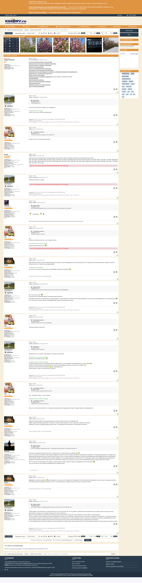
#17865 (30, 501)
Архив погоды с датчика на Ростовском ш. (40, 73)
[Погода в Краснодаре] (129, 51)
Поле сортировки (57, 540)
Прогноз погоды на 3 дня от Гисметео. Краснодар (42, 63)
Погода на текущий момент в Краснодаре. (40, 62)
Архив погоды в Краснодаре (37, 75)
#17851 (30, 97)
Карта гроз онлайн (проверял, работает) (40, 81)
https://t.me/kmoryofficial (37, 12)
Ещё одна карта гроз (34, 83)
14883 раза (13, 216)
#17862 (30, 418)
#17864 (30, 477)
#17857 (30, 260)
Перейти (113, 554)
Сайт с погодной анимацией (36, 86)
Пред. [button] (83, 33)
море (123, 86)
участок (133, 83)
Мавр (34, 205)
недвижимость (126, 79)
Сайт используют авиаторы (36, 80)
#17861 (30, 385)
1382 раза (13, 166)
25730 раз (13, 461)
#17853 (30, 155)
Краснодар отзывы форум (75, 574)
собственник (125, 84)
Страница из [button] (74, 33)
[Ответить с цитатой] (114, 89)
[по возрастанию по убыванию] (79, 540)
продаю (124, 91)
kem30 (6, 154)
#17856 (30, 228)
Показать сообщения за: (37, 540)
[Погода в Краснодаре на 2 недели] (134, 53)
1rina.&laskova (8, 103)
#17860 (30, 343)
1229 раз (12, 276)
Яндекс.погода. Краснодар (36, 67)
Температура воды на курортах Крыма (39, 85)
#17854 (30, 177)
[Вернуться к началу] (117, 92)
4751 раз (12, 148)
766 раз (12, 147)
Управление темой (20, 33)
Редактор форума (9, 59)
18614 (51, 33)
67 (59, 33)
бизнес (127, 94)
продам (131, 81)
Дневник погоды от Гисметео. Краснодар (40, 76)
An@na (6, 265)
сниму (123, 94)
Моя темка (31, 119)
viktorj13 (85, 567)
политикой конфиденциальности (39, 567)
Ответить (9, 33)
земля (132, 91)
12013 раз (13, 115)
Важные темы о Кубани (36, 30)
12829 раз (13, 215)
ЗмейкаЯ (6, 205)
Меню (11, 15)
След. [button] (115, 33)
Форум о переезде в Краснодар (15, 30)
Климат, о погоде (32, 58)
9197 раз (12, 114)
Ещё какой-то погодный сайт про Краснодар (41, 70)
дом (132, 74)
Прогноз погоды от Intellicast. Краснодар (40, 65)
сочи (131, 94)
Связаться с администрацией (113, 561)
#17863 (30, 442)
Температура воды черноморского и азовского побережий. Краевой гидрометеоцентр (53, 72)
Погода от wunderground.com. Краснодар (40, 68)
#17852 (30, 129)
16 (56, 33)
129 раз (12, 68)
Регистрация (132, 15)
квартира (124, 81)
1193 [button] (105, 33)
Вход (120, 15)
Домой (7, 15)
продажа (124, 89)
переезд (125, 74)
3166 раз (12, 277)
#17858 (30, 284)
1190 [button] (94, 33)
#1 (29, 59)
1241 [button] (111, 33)
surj (33, 100)
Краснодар (128, 86)
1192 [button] (102, 33)
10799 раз (13, 462)
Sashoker (6, 451)
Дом (134, 94)
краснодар (125, 76)
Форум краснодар (86, 574)
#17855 (30, 202)
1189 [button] (90, 33)
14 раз (12, 165)
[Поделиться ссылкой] (117, 89)
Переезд (26, 30)
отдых (128, 91)
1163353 (44, 33)
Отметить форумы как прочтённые (115, 566)
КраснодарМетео (33, 78)
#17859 (30, 317)
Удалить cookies (110, 564)
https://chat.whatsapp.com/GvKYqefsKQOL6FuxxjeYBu (47, 7)
